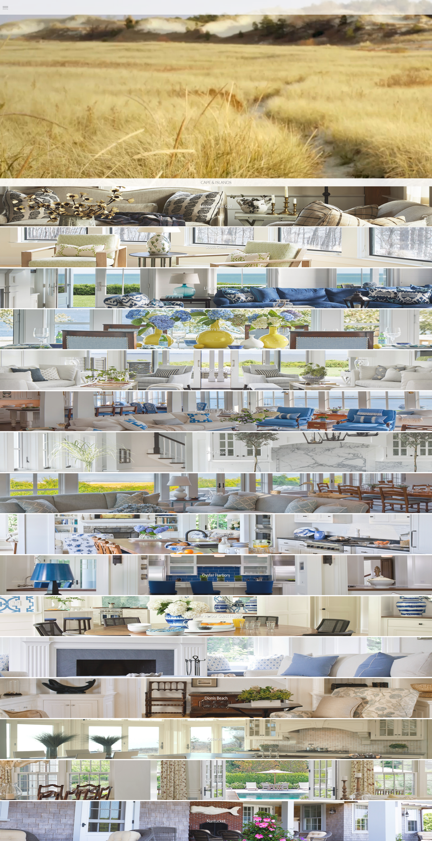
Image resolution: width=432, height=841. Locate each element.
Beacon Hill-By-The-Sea (216, 411)
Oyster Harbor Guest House (216, 616)
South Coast (216, 247)
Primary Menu (216, 7)
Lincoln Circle (216, 288)
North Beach (216, 779)
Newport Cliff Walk (216, 370)
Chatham (216, 534)
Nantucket (216, 820)
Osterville (216, 739)
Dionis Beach (216, 698)
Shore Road (216, 452)
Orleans (216, 493)
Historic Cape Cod (216, 206)
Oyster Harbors (216, 575)
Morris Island (216, 329)
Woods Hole (216, 657)
